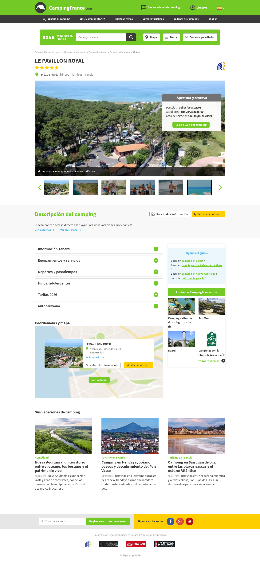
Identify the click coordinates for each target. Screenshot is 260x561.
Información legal (104, 535)
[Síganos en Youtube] (189, 521)
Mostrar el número (138, 365)
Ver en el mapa (68, 230)
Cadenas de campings (186, 19)
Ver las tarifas (43, 230)
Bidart (100, 352)
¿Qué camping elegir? (92, 19)
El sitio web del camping (191, 125)
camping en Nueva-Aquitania (199, 273)
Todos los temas (208, 361)
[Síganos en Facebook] (170, 521)
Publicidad (146, 535)
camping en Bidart (193, 260)
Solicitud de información (172, 214)
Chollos (212, 19)
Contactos (160, 535)
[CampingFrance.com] (130, 7)
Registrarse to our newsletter (108, 521)
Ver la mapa (99, 380)
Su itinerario (92, 357)
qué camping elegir (193, 278)
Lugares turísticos (153, 19)
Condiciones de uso (127, 535)
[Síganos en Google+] (180, 521)
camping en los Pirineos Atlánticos (202, 265)
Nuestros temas (124, 19)
